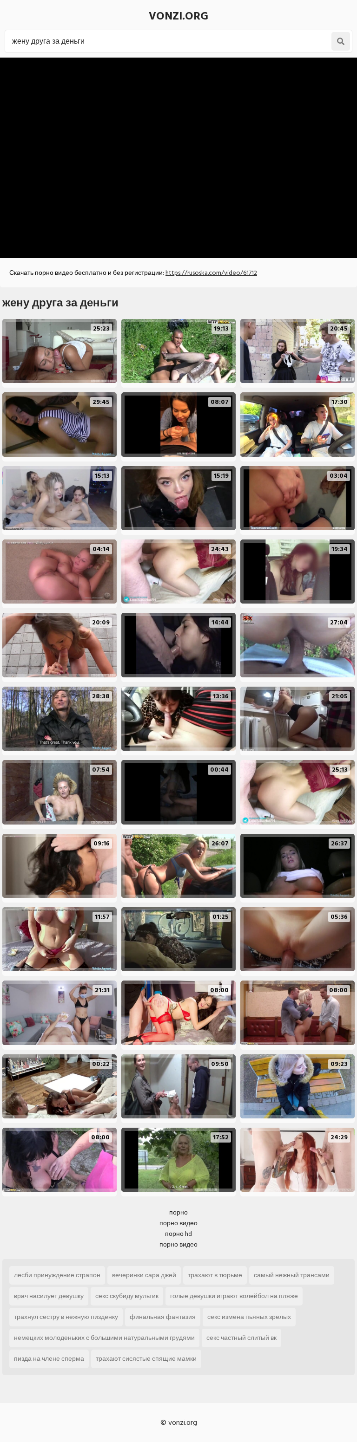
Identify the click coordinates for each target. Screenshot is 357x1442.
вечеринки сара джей (144, 1275)
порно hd (178, 1233)
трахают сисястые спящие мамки (146, 1358)
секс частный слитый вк (241, 1337)
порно (178, 1212)
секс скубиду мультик (127, 1296)
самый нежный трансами (292, 1275)
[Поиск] (340, 41)
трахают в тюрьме (215, 1275)
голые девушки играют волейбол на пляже (234, 1296)
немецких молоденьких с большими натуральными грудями (104, 1337)
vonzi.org (178, 16)
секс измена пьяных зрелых (249, 1317)
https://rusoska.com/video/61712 (211, 272)
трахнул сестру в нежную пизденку (66, 1317)
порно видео (178, 1223)
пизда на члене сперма (49, 1358)
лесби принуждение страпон (57, 1275)
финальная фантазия (163, 1317)
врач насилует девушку (49, 1296)
